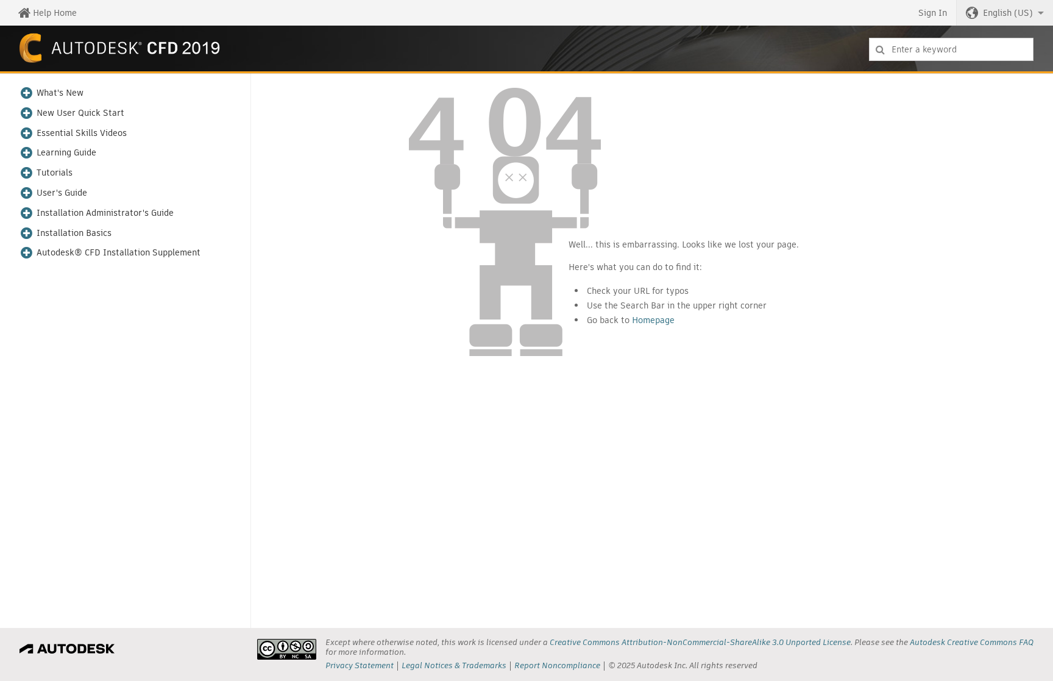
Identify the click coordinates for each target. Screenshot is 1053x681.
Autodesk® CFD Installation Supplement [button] (118, 253)
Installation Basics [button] (74, 233)
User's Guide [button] (62, 193)
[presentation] (286, 649)
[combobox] (951, 49)
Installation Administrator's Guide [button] (105, 213)
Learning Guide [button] (66, 153)
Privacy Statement (359, 665)
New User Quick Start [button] (80, 113)
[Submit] (880, 49)
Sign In (932, 13)
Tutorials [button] (55, 173)
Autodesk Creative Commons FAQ (972, 642)
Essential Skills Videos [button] (82, 133)
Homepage (653, 320)
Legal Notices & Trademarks (454, 665)
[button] (1005, 13)
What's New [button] (60, 93)
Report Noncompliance (557, 665)
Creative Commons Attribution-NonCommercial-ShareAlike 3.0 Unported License (700, 642)
